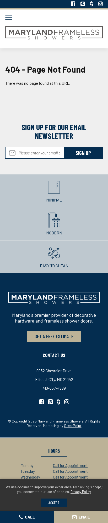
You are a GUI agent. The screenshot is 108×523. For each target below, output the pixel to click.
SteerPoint (73, 425)
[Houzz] (91, 4)
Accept (54, 502)
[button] (8, 18)
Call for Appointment (70, 465)
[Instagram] (100, 4)
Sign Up (54, 152)
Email (84, 517)
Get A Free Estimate (54, 336)
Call (30, 517)
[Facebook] (73, 4)
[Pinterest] (82, 4)
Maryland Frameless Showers (54, 33)
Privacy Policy (81, 492)
